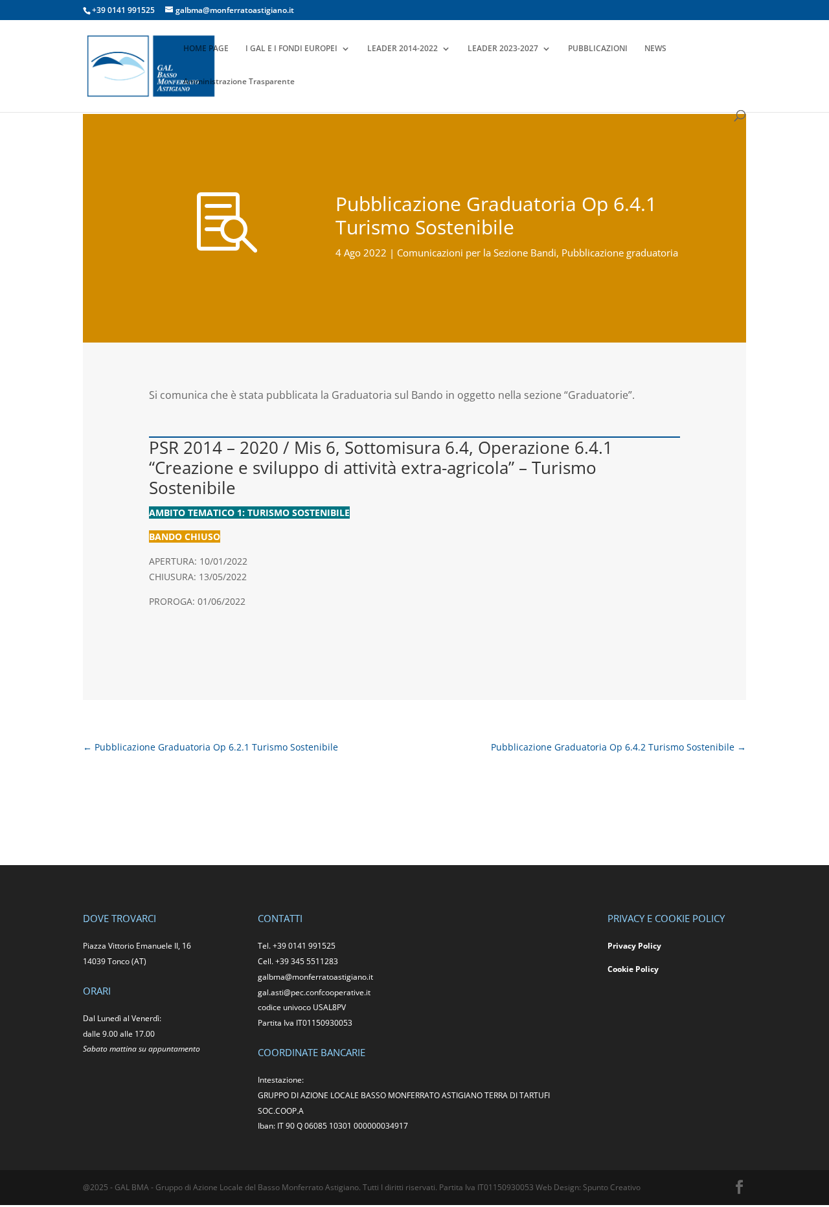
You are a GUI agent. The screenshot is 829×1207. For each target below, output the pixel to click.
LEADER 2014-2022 (402, 49)
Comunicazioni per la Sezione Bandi (476, 252)
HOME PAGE (206, 49)
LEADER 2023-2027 (503, 49)
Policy (647, 969)
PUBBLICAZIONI (598, 49)
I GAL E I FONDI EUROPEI (291, 49)
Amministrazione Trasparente (239, 82)
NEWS (655, 49)
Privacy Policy (634, 945)
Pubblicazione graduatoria (620, 252)
